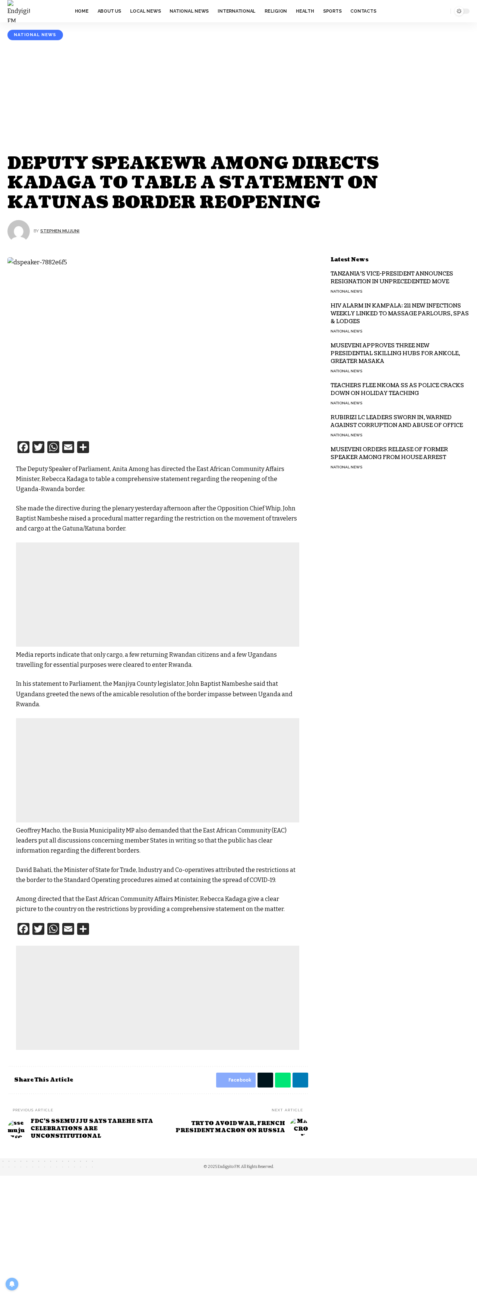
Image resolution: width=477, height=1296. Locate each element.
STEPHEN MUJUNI (59, 230)
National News (35, 34)
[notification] (432, 11)
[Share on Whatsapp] (283, 1080)
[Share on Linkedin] (300, 1080)
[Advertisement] (238, 98)
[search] (443, 11)
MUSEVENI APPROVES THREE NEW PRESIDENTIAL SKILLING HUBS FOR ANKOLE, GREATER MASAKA (395, 353)
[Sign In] (418, 11)
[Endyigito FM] (18, 11)
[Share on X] (265, 1080)
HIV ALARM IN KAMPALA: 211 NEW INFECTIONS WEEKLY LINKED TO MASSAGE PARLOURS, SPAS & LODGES (400, 313)
